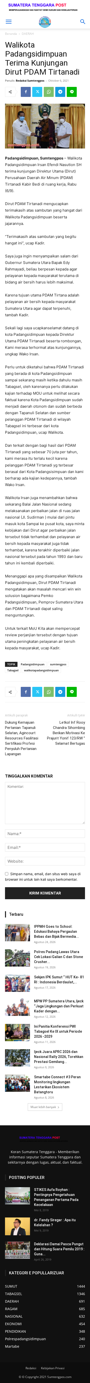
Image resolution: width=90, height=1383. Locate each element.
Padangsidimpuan (32, 664)
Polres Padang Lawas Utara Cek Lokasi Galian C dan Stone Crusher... (58, 957)
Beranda (11, 34)
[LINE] (72, 92)
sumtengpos (58, 664)
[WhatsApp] (49, 92)
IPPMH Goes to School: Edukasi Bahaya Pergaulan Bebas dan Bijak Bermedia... (56, 932)
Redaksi (31, 1368)
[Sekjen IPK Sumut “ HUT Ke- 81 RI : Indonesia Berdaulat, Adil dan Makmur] (17, 983)
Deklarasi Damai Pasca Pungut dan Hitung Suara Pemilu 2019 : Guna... (59, 1249)
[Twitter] (37, 92)
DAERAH (28, 34)
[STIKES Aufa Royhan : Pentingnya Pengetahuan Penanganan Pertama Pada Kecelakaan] (17, 1195)
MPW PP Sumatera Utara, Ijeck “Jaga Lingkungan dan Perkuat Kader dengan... (59, 1006)
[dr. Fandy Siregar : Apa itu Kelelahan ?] (17, 1226)
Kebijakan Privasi (52, 1368)
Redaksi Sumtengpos (30, 80)
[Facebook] (26, 92)
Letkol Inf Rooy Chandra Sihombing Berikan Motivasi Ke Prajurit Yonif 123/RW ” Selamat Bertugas (66, 733)
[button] (8, 22)
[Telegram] (60, 92)
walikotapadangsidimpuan (41, 670)
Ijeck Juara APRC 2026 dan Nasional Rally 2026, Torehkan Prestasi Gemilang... (58, 1057)
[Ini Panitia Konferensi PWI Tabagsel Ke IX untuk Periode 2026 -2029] (17, 1032)
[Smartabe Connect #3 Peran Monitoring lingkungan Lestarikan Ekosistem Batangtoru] (17, 1083)
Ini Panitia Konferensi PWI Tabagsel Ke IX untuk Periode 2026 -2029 (58, 1031)
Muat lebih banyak (43, 1107)
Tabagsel (12, 670)
